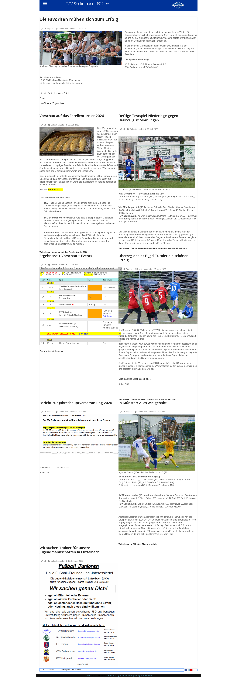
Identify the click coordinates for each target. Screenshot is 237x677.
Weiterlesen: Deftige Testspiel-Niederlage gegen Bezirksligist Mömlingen (153, 248)
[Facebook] (185, 670)
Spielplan (107, 316)
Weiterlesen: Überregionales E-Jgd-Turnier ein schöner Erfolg (147, 399)
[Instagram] (188, 670)
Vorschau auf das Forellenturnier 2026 (72, 115)
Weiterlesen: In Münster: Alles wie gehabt (138, 544)
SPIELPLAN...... (55, 189)
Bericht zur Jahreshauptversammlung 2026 (76, 402)
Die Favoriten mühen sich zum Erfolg (79, 19)
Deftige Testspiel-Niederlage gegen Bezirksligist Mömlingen (148, 117)
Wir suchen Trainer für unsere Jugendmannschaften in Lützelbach (69, 549)
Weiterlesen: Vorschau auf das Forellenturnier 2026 (63, 252)
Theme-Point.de (98, 675)
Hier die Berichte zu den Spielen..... (57, 93)
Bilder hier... (124, 384)
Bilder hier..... (46, 472)
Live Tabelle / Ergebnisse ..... (53, 103)
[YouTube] (191, 670)
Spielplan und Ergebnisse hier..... (135, 379)
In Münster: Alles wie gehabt (143, 402)
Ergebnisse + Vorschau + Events (66, 255)
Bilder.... (43, 98)
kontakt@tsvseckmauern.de (71, 670)
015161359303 (48, 670)
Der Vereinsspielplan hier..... (53, 351)
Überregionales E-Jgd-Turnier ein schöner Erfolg (153, 257)
